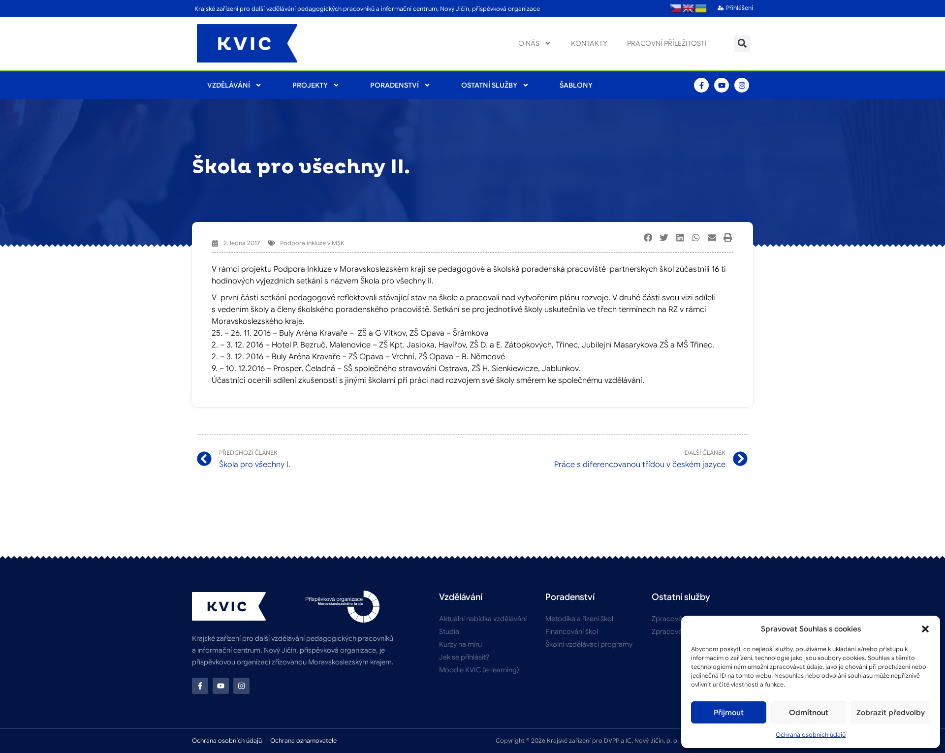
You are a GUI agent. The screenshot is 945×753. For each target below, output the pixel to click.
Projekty (310, 85)
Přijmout (729, 712)
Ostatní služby (489, 85)
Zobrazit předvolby (890, 712)
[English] (688, 8)
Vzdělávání (228, 85)
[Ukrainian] (701, 8)
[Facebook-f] (701, 85)
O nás (528, 43)
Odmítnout (808, 712)
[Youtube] (721, 85)
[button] (925, 629)
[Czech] (675, 8)
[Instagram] (741, 85)
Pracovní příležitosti (667, 43)
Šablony (576, 85)
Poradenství (394, 85)
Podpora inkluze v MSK (312, 243)
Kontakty (589, 43)
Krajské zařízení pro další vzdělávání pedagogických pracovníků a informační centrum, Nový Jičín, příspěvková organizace (367, 8)
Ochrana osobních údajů (811, 734)
